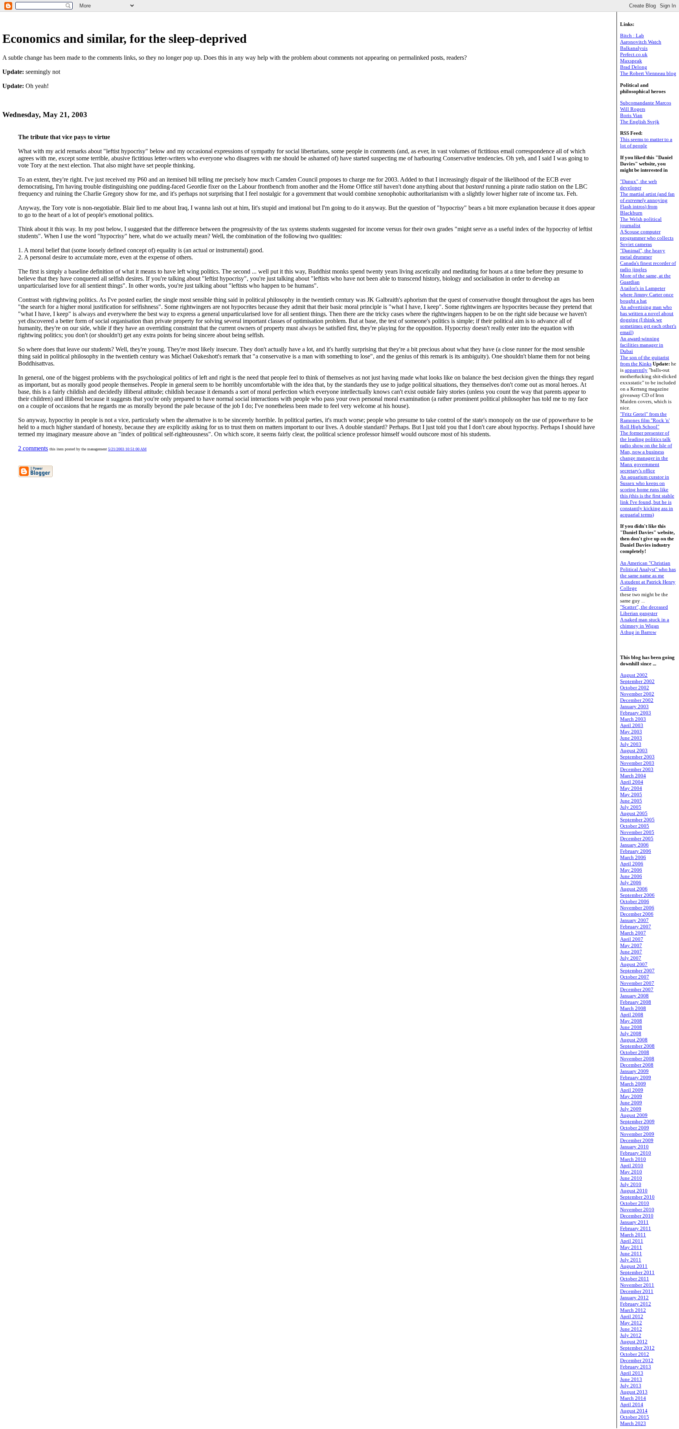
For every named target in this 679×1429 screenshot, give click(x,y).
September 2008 (637, 1046)
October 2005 (634, 826)
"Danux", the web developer (638, 184)
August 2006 (634, 889)
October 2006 (634, 901)
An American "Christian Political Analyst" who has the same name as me (648, 569)
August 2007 (634, 964)
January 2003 (634, 706)
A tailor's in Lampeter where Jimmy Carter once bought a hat (646, 294)
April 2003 (631, 725)
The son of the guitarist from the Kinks (644, 360)
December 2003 (636, 769)
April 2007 (631, 939)
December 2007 (636, 989)
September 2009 (637, 1121)
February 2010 (635, 1153)
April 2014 (631, 1404)
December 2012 (636, 1360)
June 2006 (631, 876)
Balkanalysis (634, 48)
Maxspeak (631, 61)
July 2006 (630, 882)
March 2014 (633, 1398)
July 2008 (630, 1033)
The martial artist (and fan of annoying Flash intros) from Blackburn (647, 203)
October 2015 (634, 1417)
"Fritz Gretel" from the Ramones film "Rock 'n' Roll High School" (645, 420)
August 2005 (634, 813)
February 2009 (635, 1077)
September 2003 (637, 757)
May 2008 (631, 1021)
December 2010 (636, 1216)
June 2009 (631, 1103)
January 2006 (634, 845)
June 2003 (631, 738)
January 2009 (634, 1071)
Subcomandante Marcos (645, 103)
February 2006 (635, 851)
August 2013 (634, 1392)
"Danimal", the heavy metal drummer (642, 254)
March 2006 (633, 857)
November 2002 (637, 694)
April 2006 (631, 864)
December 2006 (636, 914)
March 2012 (633, 1310)
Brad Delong (633, 67)
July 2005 (630, 807)
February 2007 (635, 926)
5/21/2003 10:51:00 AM (127, 449)
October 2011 (634, 1279)
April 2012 (631, 1316)
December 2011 (636, 1291)
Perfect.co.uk (634, 54)
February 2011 (635, 1228)
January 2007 (634, 920)
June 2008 (631, 1027)
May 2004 (631, 788)
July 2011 (630, 1260)
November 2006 (637, 908)
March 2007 (633, 933)
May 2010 (631, 1172)
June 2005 (631, 801)
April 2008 (631, 1015)
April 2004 (631, 782)
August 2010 (634, 1191)
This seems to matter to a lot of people (646, 142)
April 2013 (631, 1373)
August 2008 (634, 1040)
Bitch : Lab (632, 36)
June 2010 (631, 1178)
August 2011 (634, 1266)
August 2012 (634, 1342)
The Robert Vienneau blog (648, 73)
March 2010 (633, 1159)
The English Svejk (639, 122)
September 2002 (637, 681)
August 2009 (634, 1115)
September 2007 (637, 970)
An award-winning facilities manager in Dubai (641, 345)
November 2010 (637, 1209)
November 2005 (637, 832)
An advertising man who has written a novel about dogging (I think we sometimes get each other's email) (648, 319)
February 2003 (635, 713)
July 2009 (630, 1109)
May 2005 (631, 794)
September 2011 (637, 1272)
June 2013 (631, 1379)
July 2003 (630, 744)
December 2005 (636, 838)
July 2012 (630, 1335)
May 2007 (631, 945)
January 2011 (634, 1222)
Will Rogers (632, 109)
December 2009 (636, 1140)
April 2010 (631, 1165)
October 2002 (634, 688)
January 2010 (634, 1147)
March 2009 (633, 1084)
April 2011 (631, 1241)
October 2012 (634, 1354)
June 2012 (631, 1329)
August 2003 (634, 750)
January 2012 (634, 1297)
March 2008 (633, 1008)
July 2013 (630, 1386)
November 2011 (637, 1285)
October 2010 (634, 1203)
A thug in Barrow (638, 632)
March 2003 (633, 719)
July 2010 (630, 1184)
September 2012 (637, 1348)
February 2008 (635, 1002)
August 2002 (634, 675)
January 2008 (634, 996)
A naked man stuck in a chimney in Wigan (644, 623)
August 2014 (634, 1411)
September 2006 (637, 895)
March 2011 (633, 1235)
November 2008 (637, 1059)
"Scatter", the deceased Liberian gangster (644, 610)
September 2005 (637, 820)
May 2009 (631, 1096)
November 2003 (637, 763)
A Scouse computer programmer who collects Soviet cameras (646, 238)
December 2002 (636, 700)
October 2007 (634, 977)
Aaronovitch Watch (640, 42)
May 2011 (631, 1247)
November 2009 (637, 1134)
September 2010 (637, 1197)
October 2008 (634, 1052)
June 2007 (631, 952)
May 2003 (631, 732)
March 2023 (633, 1423)
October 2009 (634, 1128)
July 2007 (630, 958)
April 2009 (631, 1090)
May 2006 (631, 870)
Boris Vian (631, 115)
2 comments (33, 448)
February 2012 (635, 1304)
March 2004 (633, 776)
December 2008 (636, 1065)
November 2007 (637, 983)
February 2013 (635, 1367)
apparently (636, 370)
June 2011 (631, 1253)
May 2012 (631, 1323)
